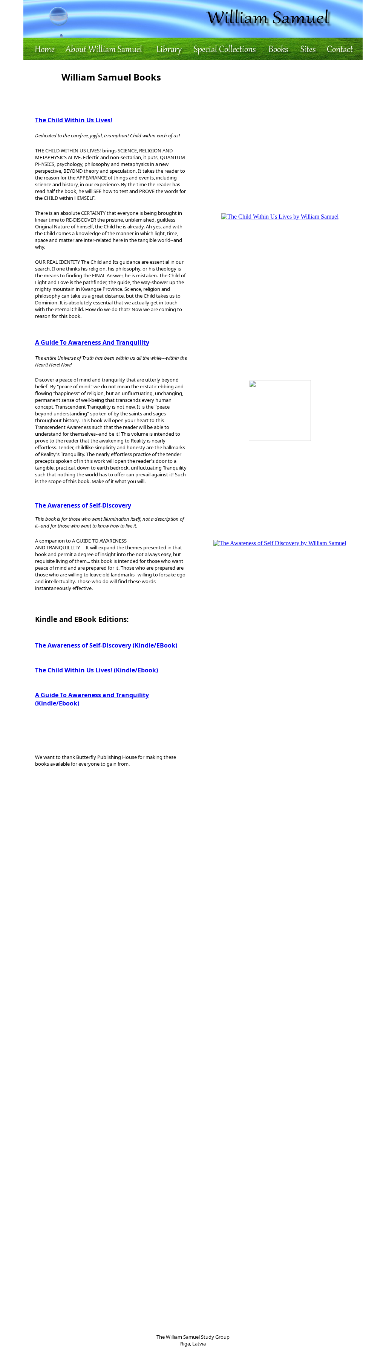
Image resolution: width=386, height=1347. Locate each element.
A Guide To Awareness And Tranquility (92, 342)
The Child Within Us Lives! (73, 120)
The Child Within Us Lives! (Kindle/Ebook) (96, 670)
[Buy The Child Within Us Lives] (280, 216)
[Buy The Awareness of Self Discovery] (279, 543)
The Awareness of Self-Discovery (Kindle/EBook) (106, 645)
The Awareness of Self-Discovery (83, 505)
